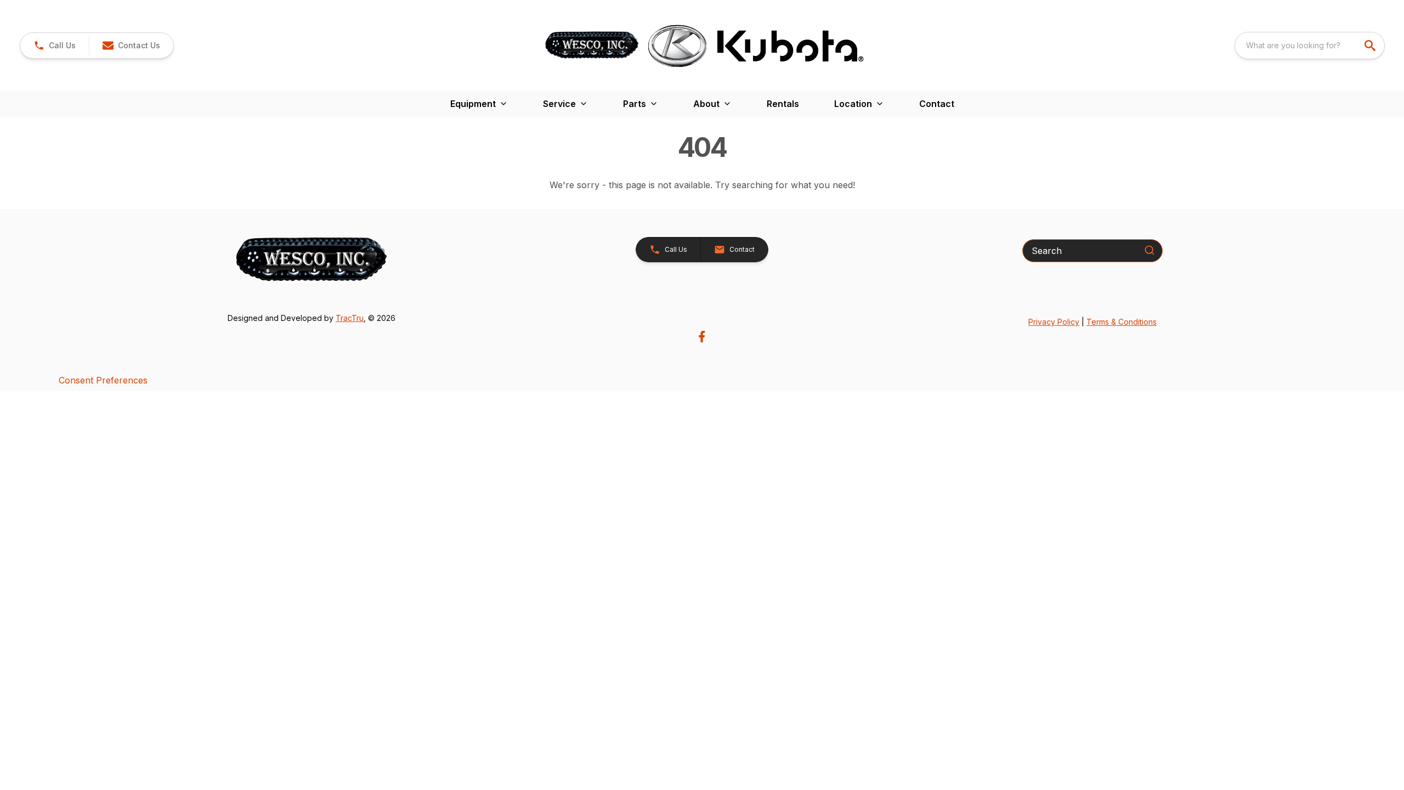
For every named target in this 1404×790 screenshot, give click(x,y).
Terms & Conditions (1121, 321)
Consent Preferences (103, 380)
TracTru (350, 318)
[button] (54, 45)
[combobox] (1309, 45)
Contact (936, 103)
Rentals (783, 103)
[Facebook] (702, 337)
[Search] (1149, 250)
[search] (1371, 45)
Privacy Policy (1053, 321)
